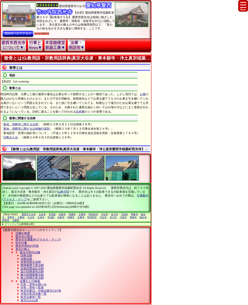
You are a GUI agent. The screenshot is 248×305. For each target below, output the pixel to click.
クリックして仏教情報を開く (20, 224)
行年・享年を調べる (34, 284)
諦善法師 (26, 255)
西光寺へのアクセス (18, 33)
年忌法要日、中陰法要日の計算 (41, 290)
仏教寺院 (63, 191)
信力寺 (114, 214)
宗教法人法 (10, 137)
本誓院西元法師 (31, 261)
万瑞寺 (124, 214)
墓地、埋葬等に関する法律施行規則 (26, 128)
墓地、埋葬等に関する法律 (20, 124)
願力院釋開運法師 (32, 274)
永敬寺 (62, 214)
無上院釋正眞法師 (32, 277)
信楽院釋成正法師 (32, 268)
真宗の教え (22, 249)
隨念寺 (143, 217)
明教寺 (134, 214)
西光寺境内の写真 (27, 245)
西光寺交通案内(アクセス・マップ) (38, 239)
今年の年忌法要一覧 (34, 293)
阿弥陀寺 (93, 214)
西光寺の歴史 (24, 236)
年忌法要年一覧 (31, 297)
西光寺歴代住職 (30, 252)
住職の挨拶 (22, 233)
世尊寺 (11, 217)
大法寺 (30, 217)
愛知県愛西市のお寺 (72, 6)
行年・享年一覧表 (32, 287)
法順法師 (26, 258)
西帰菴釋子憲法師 (32, 265)
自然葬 (80, 111)
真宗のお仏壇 (29, 300)
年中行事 (21, 242)
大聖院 (21, 217)
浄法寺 (104, 214)
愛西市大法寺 (29, 214)
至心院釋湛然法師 (32, 271)
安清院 (52, 214)
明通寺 (72, 214)
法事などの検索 (30, 281)
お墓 (143, 94)
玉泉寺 (42, 214)
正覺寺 (82, 214)
